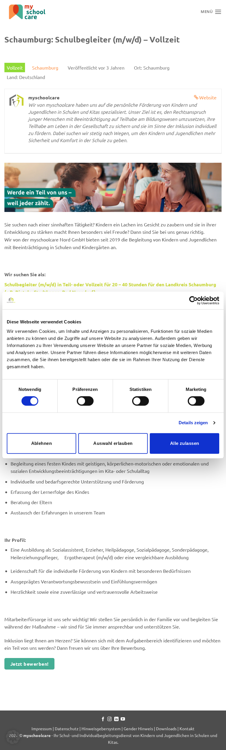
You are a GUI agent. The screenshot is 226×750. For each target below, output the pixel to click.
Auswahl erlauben (112, 443)
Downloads (166, 728)
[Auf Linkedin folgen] (116, 719)
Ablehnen (41, 443)
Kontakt (187, 728)
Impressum (42, 728)
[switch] (85, 401)
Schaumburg (45, 67)
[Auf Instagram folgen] (109, 719)
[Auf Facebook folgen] (103, 719)
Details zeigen (193, 422)
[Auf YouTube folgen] (123, 719)
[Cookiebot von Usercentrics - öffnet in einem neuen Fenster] (193, 300)
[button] (13, 737)
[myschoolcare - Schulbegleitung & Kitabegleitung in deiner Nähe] (33, 12)
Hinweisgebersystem (101, 728)
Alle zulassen (184, 443)
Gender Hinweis (138, 728)
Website (208, 97)
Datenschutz (67, 728)
